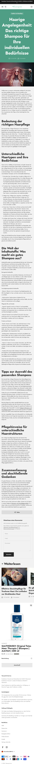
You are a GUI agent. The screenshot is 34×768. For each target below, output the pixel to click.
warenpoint (4, 643)
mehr (4, 697)
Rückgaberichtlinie (6, 734)
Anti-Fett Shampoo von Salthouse (23, 390)
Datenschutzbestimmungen (9, 529)
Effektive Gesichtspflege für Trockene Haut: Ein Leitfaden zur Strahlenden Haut (14, 591)
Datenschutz (4, 728)
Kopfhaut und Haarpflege (17, 13)
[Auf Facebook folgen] (3, 747)
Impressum (4, 731)
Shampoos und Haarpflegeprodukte (19, 503)
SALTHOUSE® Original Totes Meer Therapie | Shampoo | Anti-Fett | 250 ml (16, 648)
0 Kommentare (22, 58)
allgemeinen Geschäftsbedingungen (11, 527)
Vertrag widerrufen (6, 742)
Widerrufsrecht (5, 736)
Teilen (18, 512)
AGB (3, 725)
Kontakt (3, 739)
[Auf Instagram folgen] (7, 747)
